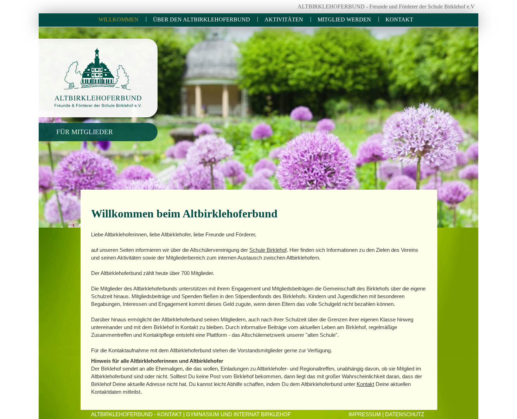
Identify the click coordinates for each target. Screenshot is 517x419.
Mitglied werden (344, 19)
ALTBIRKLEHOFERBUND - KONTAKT (136, 414)
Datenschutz (404, 414)
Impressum (365, 414)
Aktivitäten (283, 19)
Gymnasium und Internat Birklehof (238, 414)
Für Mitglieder (84, 132)
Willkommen (118, 19)
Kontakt (399, 19)
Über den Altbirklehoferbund (201, 19)
